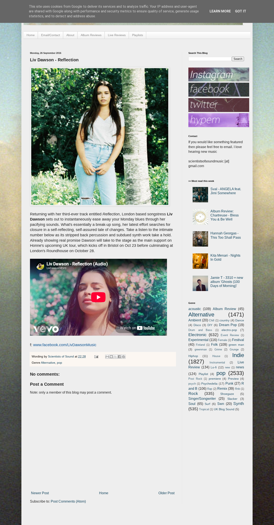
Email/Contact (50, 35)
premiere (215, 378)
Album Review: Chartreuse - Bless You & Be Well (224, 215)
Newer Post (40, 493)
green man (236, 344)
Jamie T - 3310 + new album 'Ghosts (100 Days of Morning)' (226, 282)
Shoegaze (227, 394)
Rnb (237, 388)
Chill (211, 320)
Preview (233, 378)
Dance (239, 320)
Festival (238, 340)
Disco (197, 325)
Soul (191, 404)
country (224, 320)
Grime (218, 349)
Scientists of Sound (61, 356)
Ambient (194, 320)
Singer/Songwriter (202, 398)
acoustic (194, 309)
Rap (209, 388)
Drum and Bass (200, 330)
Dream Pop (228, 325)
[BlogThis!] (111, 356)
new (227, 367)
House (216, 356)
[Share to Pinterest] (123, 356)
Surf (207, 404)
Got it (240, 11)
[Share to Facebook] (119, 356)
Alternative (48, 362)
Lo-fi (214, 367)
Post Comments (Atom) (68, 501)
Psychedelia (209, 383)
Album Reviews (91, 35)
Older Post (166, 493)
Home (31, 35)
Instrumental (217, 362)
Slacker (232, 398)
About (70, 35)
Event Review (230, 335)
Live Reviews (117, 35)
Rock (193, 393)
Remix (222, 388)
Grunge (234, 349)
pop (59, 362)
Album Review (224, 309)
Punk (229, 383)
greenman (201, 349)
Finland (200, 344)
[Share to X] (115, 356)
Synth (238, 403)
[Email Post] (96, 356)
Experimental (198, 340)
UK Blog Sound (224, 409)
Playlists (137, 35)
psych (192, 383)
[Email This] (107, 356)
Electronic (197, 334)
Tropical (204, 409)
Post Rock (195, 378)
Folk (214, 344)
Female (222, 340)
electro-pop (229, 330)
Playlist (203, 374)
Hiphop (193, 356)
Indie (238, 355)
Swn (220, 404)
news (240, 367)
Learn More (220, 11)
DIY (209, 325)
